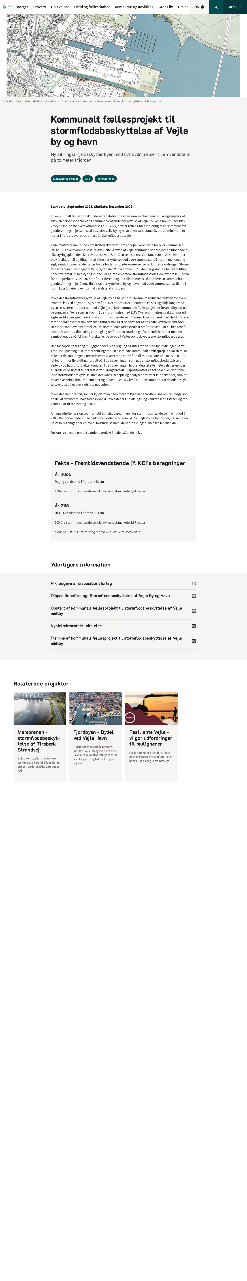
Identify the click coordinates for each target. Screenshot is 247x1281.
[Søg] (216, 7)
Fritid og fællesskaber (92, 6)
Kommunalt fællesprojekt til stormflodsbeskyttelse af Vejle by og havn (122, 101)
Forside (8, 101)
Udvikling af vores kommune (62, 101)
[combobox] (199, 7)
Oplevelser (60, 6)
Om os (183, 6)
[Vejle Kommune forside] (7, 7)
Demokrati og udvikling (134, 6)
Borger (22, 6)
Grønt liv (166, 6)
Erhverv (39, 6)
